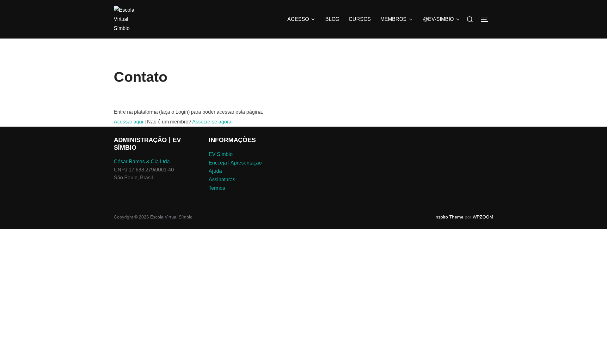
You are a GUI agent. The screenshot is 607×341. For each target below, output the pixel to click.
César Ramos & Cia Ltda (142, 161)
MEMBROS (393, 19)
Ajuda (215, 171)
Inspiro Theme (448, 216)
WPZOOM (483, 216)
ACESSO (298, 19)
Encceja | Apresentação (235, 162)
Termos (217, 188)
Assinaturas (222, 179)
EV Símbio (221, 154)
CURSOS (360, 19)
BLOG (332, 19)
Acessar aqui (128, 121)
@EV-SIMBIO (438, 19)
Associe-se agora (211, 121)
